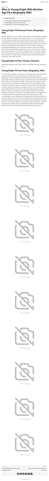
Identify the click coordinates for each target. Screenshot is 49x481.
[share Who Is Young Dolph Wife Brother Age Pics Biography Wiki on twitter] (18, 474)
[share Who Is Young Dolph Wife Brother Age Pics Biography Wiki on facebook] (26, 474)
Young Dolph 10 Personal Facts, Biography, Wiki (17, 20)
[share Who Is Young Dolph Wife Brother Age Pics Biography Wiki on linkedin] (21, 474)
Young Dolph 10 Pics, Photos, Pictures (15, 22)
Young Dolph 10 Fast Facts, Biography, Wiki (16, 24)
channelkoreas (26, 479)
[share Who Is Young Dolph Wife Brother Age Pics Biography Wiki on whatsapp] (29, 474)
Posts (6, 7)
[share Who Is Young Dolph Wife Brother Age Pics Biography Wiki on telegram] (31, 474)
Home (3, 2)
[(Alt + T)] (7, 2)
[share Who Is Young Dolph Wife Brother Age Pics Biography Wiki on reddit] (23, 474)
